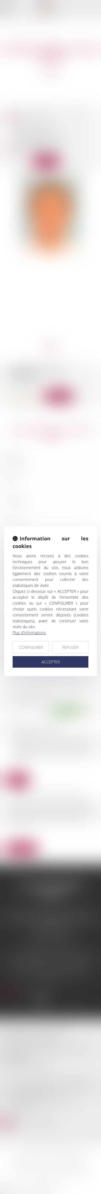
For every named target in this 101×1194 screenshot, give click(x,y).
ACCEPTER (51, 662)
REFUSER (70, 647)
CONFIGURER (31, 647)
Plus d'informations (29, 632)
